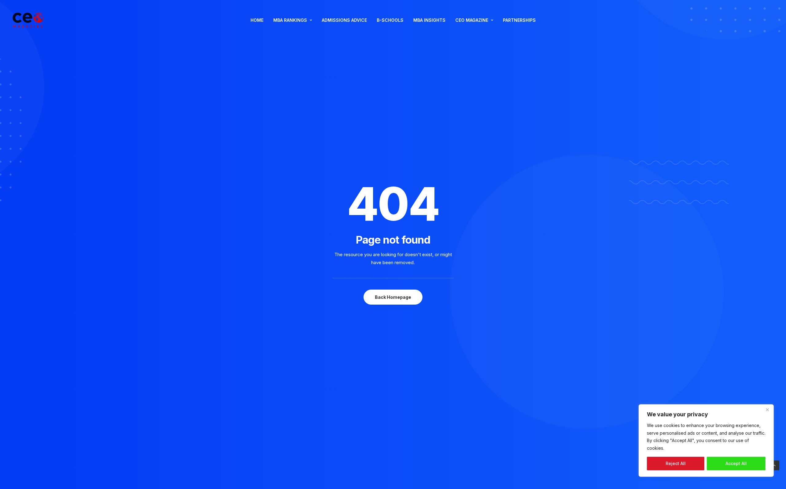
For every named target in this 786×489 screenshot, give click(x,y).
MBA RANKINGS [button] (290, 20)
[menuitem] (257, 20)
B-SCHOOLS (390, 20)
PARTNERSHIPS (519, 20)
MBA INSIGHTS (429, 20)
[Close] (767, 409)
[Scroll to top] (774, 465)
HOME (257, 20)
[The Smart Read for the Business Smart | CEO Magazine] (28, 20)
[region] (706, 440)
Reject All (676, 463)
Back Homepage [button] (393, 297)
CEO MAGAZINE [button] (471, 20)
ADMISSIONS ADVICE (344, 20)
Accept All (736, 463)
